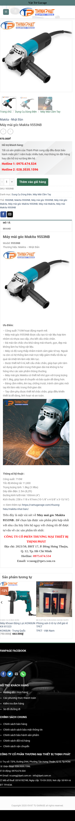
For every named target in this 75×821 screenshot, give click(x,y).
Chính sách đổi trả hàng (16, 740)
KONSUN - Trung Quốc (12, 630)
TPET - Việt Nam (45, 630)
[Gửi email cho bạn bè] (10, 214)
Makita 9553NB (22, 200)
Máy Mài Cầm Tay (50, 111)
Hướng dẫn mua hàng (15, 692)
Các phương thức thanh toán (19, 697)
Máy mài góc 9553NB (42, 200)
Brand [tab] (7, 228)
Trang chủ (5, 111)
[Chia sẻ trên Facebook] (3, 214)
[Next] (70, 609)
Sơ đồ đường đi (11, 709)
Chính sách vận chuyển (16, 746)
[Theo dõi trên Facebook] (3, 674)
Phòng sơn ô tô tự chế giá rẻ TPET (52, 625)
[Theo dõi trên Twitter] (10, 674)
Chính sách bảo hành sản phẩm (21, 735)
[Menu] (6, 12)
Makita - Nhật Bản (11, 119)
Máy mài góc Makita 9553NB (23, 203)
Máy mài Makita (47, 203)
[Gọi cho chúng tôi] (23, 674)
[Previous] (2, 609)
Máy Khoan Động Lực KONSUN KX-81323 (17, 625)
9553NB (9, 200)
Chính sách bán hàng (15, 724)
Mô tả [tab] (6, 222)
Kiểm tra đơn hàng (13, 703)
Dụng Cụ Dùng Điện (26, 111)
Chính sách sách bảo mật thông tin (23, 729)
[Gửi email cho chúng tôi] (16, 674)
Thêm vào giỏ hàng (32, 182)
